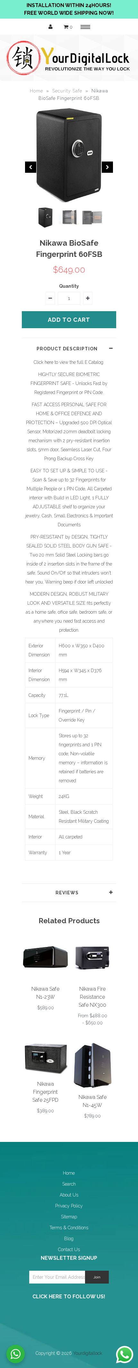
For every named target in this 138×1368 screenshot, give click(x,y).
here (49, 362)
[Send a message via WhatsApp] (125, 1355)
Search (69, 1184)
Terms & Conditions (68, 1227)
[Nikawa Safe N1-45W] (92, 1086)
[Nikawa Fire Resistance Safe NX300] (92, 978)
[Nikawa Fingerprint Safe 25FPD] (45, 1072)
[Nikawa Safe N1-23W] (45, 978)
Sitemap (69, 1216)
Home (36, 90)
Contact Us (69, 1249)
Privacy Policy (69, 1205)
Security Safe (67, 90)
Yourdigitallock (87, 1353)
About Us (69, 1194)
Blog (68, 1238)
